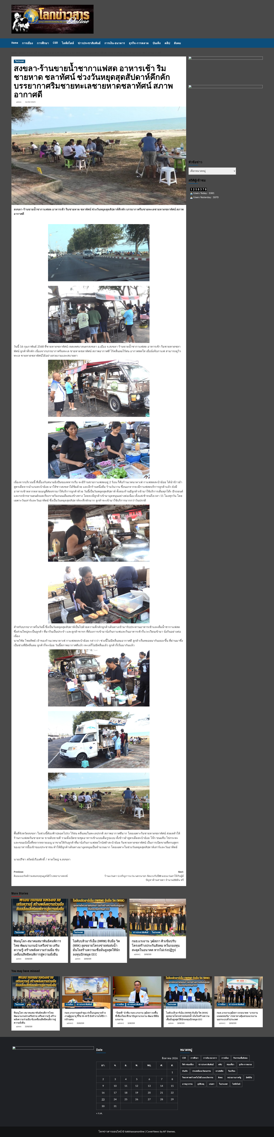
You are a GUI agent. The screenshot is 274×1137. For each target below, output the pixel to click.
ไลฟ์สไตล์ (68, 43)
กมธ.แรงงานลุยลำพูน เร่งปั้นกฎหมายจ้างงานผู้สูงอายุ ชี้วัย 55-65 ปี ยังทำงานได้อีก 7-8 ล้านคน (86, 1016)
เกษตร (211, 1084)
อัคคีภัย (249, 1077)
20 (149, 1092)
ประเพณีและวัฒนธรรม (201, 1071)
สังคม (177, 43)
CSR (55, 43)
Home (14, 43)
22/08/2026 (28, 959)
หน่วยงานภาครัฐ (234, 1077)
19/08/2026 (87, 959)
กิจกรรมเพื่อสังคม (240, 1058)
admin (18, 102)
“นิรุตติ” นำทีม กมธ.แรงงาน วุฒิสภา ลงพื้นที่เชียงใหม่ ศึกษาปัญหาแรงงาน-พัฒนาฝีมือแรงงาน (137, 1016)
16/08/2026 (147, 954)
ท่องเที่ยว (230, 1064)
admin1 (137, 954)
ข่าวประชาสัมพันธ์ (89, 43)
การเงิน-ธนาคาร (114, 43)
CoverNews (152, 1131)
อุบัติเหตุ (200, 1084)
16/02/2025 (30, 102)
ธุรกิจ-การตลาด (139, 43)
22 (172, 1092)
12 (136, 1086)
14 (161, 1086)
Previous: (41, 874)
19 (136, 1092)
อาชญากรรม (187, 1084)
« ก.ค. (99, 1113)
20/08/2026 (80, 1023)
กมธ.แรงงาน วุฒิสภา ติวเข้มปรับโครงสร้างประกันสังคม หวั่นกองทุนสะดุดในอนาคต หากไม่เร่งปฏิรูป (156, 945)
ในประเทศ (19, 61)
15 (172, 1086)
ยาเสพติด (219, 1071)
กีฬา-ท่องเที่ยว (188, 1064)
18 (125, 1092)
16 (103, 1092)
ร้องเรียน (231, 1071)
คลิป (167, 43)
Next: (144, 876)
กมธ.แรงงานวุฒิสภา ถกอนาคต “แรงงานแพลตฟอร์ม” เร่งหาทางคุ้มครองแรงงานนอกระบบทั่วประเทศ (237, 1016)
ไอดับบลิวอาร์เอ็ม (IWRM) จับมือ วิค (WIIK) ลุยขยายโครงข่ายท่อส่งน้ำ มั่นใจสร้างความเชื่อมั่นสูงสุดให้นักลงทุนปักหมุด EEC (96, 947)
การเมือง (27, 43)
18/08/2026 (232, 1023)
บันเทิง (157, 43)
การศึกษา (43, 43)
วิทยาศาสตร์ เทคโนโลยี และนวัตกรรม (197, 1077)
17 (115, 1092)
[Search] (261, 43)
